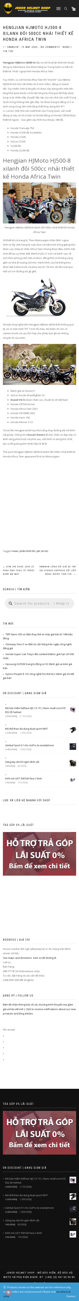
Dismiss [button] (71, 1296)
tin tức (44, 551)
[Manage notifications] (8, 1293)
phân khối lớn (27, 551)
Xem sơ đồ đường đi (44, 958)
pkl (38, 551)
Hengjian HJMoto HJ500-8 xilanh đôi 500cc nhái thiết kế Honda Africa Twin (38, 33)
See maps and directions (17, 958)
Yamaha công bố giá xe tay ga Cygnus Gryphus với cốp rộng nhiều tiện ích (58, 570)
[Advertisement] (39, 508)
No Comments (50, 47)
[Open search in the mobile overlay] (66, 8)
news (15, 551)
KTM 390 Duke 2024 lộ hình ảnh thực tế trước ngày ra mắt (19, 570)
